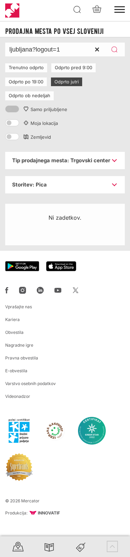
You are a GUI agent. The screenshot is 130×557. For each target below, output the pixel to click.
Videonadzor (17, 396)
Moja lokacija (44, 123)
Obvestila (14, 332)
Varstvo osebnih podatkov (30, 383)
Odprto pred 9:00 (73, 67)
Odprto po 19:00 (26, 81)
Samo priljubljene (49, 109)
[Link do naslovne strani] (12, 10)
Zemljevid (41, 137)
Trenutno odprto (26, 67)
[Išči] (77, 9)
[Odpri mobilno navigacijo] (119, 8)
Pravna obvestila (21, 357)
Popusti (80, 546)
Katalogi (49, 546)
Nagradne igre (19, 345)
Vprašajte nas (18, 306)
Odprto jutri (66, 81)
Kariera (12, 319)
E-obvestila (16, 370)
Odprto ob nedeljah (29, 95)
